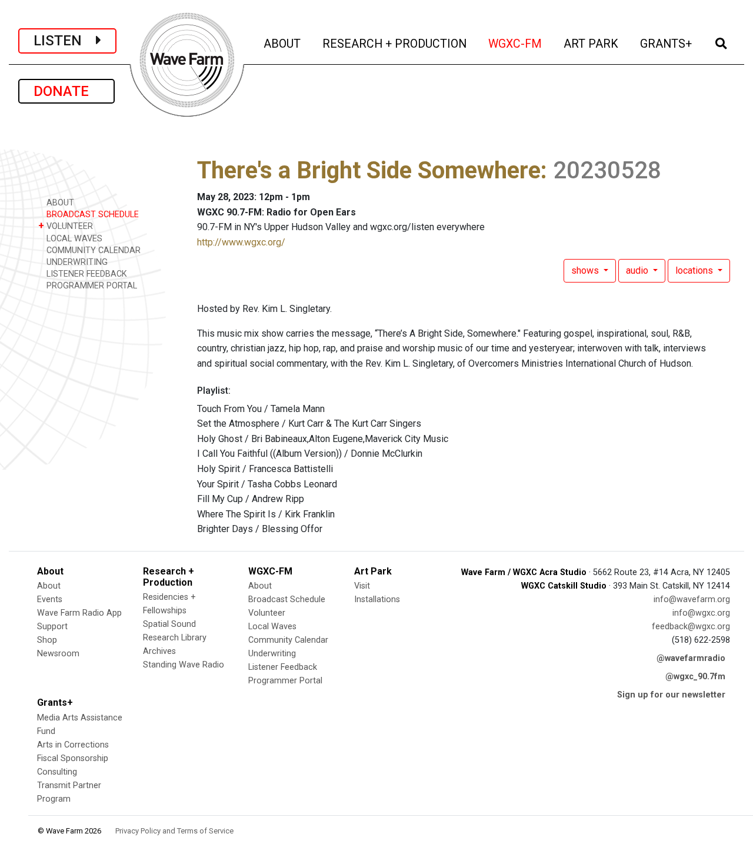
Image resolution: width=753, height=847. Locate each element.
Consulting (57, 772)
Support (52, 627)
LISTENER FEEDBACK (85, 274)
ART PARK (592, 43)
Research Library (174, 638)
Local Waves (272, 627)
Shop (47, 640)
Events (49, 599)
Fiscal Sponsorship (72, 758)
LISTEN (65, 40)
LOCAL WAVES (73, 239)
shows (586, 270)
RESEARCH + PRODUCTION (395, 43)
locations (695, 270)
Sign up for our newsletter (671, 695)
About (49, 586)
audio (638, 270)
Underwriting (272, 654)
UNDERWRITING (76, 262)
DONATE (66, 91)
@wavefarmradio (691, 658)
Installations (377, 599)
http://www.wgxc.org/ (241, 242)
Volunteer (266, 613)
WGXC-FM (516, 43)
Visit (362, 586)
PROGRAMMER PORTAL (90, 286)
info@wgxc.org (701, 613)
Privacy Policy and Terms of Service (174, 830)
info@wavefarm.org (692, 599)
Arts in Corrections (73, 745)
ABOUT (283, 43)
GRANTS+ (667, 43)
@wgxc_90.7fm (695, 677)
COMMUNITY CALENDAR (92, 250)
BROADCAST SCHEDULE (91, 215)
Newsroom (58, 654)
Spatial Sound (169, 624)
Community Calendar (288, 640)
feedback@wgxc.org (691, 627)
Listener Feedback (282, 667)
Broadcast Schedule (286, 599)
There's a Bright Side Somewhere (369, 170)
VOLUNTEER (65, 225)
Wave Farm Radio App (79, 613)
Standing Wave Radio (183, 665)
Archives (159, 651)
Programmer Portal (285, 681)
